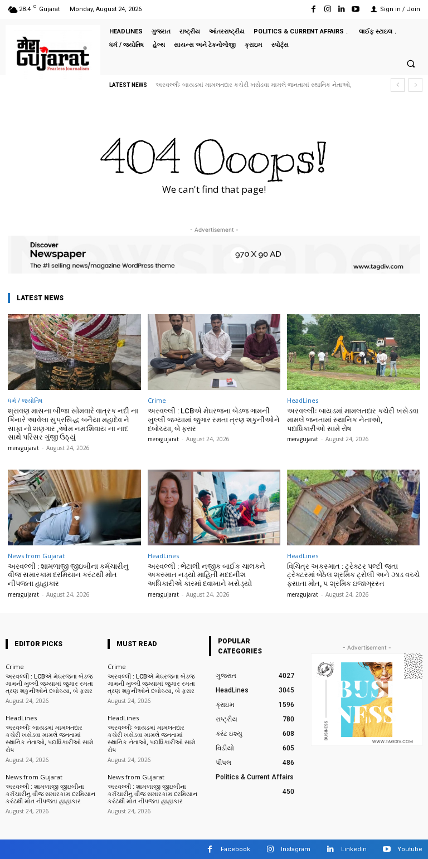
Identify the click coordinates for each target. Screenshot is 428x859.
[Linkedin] (342, 9)
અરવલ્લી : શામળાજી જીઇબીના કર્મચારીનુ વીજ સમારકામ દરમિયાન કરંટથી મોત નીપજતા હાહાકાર (68, 575)
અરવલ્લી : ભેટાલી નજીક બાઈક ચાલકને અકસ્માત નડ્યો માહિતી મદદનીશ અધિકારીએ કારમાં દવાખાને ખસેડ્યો (206, 575)
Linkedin (354, 849)
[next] (415, 85)
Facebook (235, 849)
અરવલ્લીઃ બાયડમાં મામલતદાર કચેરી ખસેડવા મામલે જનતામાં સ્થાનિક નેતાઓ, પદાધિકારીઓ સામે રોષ (353, 419)
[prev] (398, 85)
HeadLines (302, 400)
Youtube (409, 849)
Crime (157, 400)
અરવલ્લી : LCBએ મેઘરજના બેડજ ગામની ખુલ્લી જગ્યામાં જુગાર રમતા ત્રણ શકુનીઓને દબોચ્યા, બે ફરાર (214, 419)
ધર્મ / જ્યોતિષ (25, 400)
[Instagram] (327, 9)
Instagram (295, 849)
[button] (410, 63)
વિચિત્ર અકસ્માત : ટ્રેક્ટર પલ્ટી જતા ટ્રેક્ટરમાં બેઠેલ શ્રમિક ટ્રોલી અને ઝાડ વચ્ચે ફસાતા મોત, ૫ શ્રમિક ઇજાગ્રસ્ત (353, 575)
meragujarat (23, 448)
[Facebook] (313, 9)
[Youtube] (356, 9)
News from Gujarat (36, 556)
